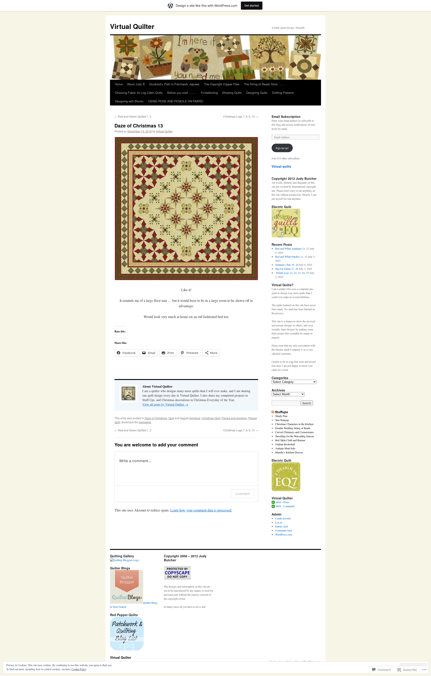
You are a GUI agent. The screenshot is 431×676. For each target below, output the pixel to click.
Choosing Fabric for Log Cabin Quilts (139, 92)
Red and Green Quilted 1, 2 (132, 116)
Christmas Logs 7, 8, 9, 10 (240, 116)
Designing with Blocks (129, 101)
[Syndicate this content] (273, 412)
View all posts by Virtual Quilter (165, 404)
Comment (242, 494)
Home (119, 84)
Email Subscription (286, 116)
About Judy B (136, 84)
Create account (283, 518)
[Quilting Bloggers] (124, 560)
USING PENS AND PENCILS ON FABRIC (175, 101)
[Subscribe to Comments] (273, 506)
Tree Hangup (282, 420)
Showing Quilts (232, 92)
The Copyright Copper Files (222, 84)
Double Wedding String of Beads (292, 428)
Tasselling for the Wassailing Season (294, 436)
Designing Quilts (257, 92)
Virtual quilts (281, 166)
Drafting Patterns (283, 92)
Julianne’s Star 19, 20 (286, 264)
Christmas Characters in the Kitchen (294, 424)
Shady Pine (281, 416)
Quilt (171, 418)
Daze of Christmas (156, 418)
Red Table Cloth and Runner (290, 440)
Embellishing (209, 92)
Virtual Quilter (132, 26)
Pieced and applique (234, 418)
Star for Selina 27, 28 (286, 268)
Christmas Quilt (211, 418)
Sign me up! (282, 148)
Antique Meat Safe (285, 448)
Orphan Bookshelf (285, 444)
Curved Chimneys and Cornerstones (294, 432)
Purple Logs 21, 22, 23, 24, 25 (292, 272)
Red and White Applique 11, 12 (292, 248)
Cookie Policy (78, 669)
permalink (145, 422)
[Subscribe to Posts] (273, 502)
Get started (251, 5)
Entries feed (281, 526)
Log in (278, 522)
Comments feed (283, 530)
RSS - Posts (282, 502)
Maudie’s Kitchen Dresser (289, 452)
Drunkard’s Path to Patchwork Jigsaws (174, 84)
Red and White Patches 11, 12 (291, 256)
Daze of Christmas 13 (138, 125)
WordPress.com (283, 534)
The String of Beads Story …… (264, 84)
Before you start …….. (182, 92)
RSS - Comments (285, 506)
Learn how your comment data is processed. (201, 510)
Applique (194, 418)
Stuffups (281, 412)
